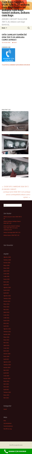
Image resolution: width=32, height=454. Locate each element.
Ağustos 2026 (7, 257)
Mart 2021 (6, 342)
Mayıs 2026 (6, 265)
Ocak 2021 (6, 348)
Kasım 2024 (7, 290)
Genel (15, 42)
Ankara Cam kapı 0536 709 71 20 (12, 232)
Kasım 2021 (7, 320)
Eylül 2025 (6, 284)
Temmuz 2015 (7, 392)
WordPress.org (8, 429)
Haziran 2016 (7, 378)
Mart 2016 (6, 384)
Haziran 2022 (7, 301)
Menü (3, 28)
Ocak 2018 (6, 375)
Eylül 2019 (6, 359)
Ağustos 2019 (7, 362)
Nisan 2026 (6, 268)
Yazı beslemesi (7, 423)
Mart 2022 (6, 309)
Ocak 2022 (6, 315)
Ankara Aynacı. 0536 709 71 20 (11, 235)
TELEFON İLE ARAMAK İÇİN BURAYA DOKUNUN (16, 65)
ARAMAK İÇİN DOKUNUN (17, 451)
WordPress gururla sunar (16, 445)
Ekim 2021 (6, 323)
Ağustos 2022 (7, 295)
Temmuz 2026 (7, 260)
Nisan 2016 (6, 381)
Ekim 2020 (6, 351)
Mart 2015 (6, 398)
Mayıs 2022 (6, 304)
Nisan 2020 (6, 356)
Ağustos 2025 (7, 287)
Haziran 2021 (7, 334)
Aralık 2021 (6, 318)
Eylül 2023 (6, 293)
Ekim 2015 (6, 387)
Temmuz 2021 (7, 331)
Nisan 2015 (6, 395)
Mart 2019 (6, 370)
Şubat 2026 (6, 271)
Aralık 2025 (6, 276)
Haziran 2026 (7, 262)
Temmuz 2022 (7, 298)
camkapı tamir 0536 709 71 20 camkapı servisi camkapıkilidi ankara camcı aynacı (16, 194)
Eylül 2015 (6, 389)
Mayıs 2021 (6, 337)
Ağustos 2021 (7, 329)
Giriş (5, 420)
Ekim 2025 (6, 282)
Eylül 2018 (6, 373)
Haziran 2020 (7, 353)
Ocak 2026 (6, 273)
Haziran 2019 (7, 367)
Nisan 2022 (6, 307)
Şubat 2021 (6, 345)
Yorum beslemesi (8, 426)
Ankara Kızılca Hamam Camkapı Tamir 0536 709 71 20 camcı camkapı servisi (12, 227)
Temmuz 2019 (7, 364)
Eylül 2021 (6, 326)
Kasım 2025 (7, 279)
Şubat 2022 (6, 312)
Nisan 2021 (6, 340)
